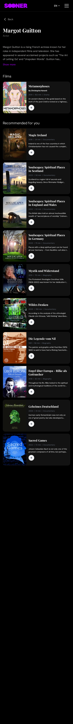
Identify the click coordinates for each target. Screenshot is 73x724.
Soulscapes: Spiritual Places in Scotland (47, 169)
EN (55, 5)
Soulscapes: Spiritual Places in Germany (47, 237)
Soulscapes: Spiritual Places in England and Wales (47, 203)
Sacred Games (38, 440)
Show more (9, 64)
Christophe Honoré (39, 90)
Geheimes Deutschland (44, 406)
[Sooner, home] (15, 6)
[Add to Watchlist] (31, 108)
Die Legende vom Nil (42, 338)
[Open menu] (66, 6)
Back (10, 19)
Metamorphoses (39, 86)
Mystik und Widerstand (44, 271)
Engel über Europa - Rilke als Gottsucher (48, 372)
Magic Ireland (38, 135)
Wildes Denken (38, 305)
